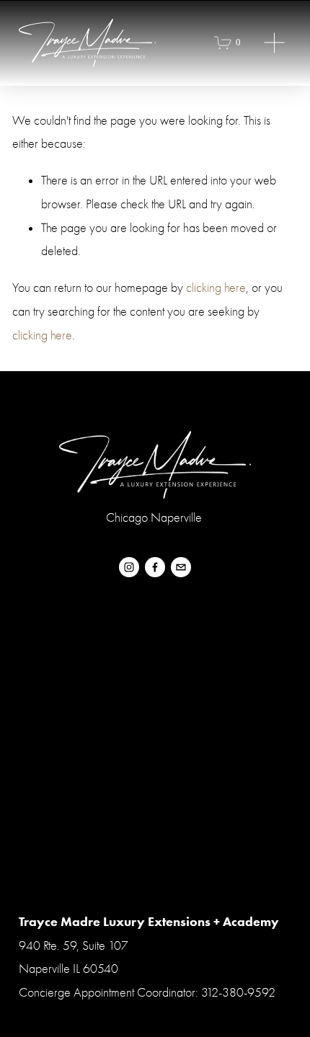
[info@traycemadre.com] (181, 567)
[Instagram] (129, 567)
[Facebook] (155, 567)
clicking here (216, 287)
